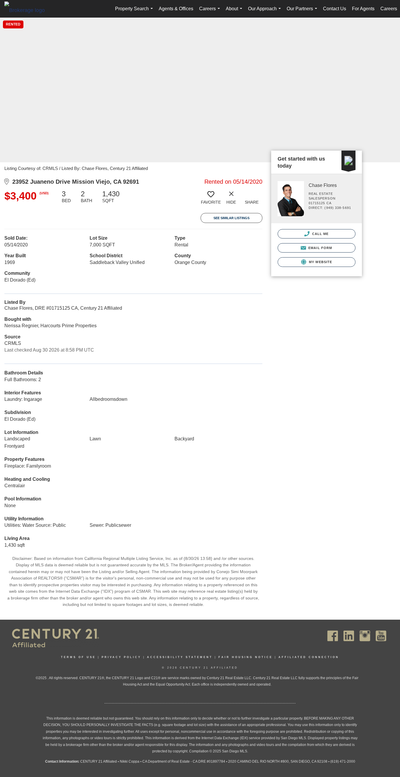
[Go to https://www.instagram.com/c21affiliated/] (365, 635)
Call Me (320, 234)
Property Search (135, 12)
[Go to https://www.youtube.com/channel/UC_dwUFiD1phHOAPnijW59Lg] (381, 635)
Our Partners (303, 12)
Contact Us (334, 8)
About (235, 12)
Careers (210, 12)
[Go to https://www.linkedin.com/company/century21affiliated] (348, 635)
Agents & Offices (176, 8)
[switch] (211, 199)
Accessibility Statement (180, 657)
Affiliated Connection (308, 657)
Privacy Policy (121, 657)
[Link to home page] (27, 10)
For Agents (363, 8)
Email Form (319, 248)
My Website (320, 262)
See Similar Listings (231, 218)
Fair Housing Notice (245, 657)
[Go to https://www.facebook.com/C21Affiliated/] (332, 635)
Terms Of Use (78, 657)
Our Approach (265, 12)
